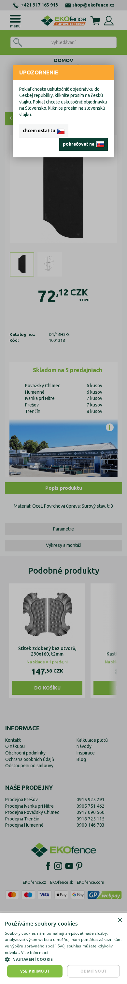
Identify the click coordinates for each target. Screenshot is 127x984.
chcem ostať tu (40, 130)
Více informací (34, 952)
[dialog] (63, 948)
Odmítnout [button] (93, 971)
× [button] (119, 920)
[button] (63, 959)
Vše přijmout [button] (35, 971)
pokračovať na (79, 144)
